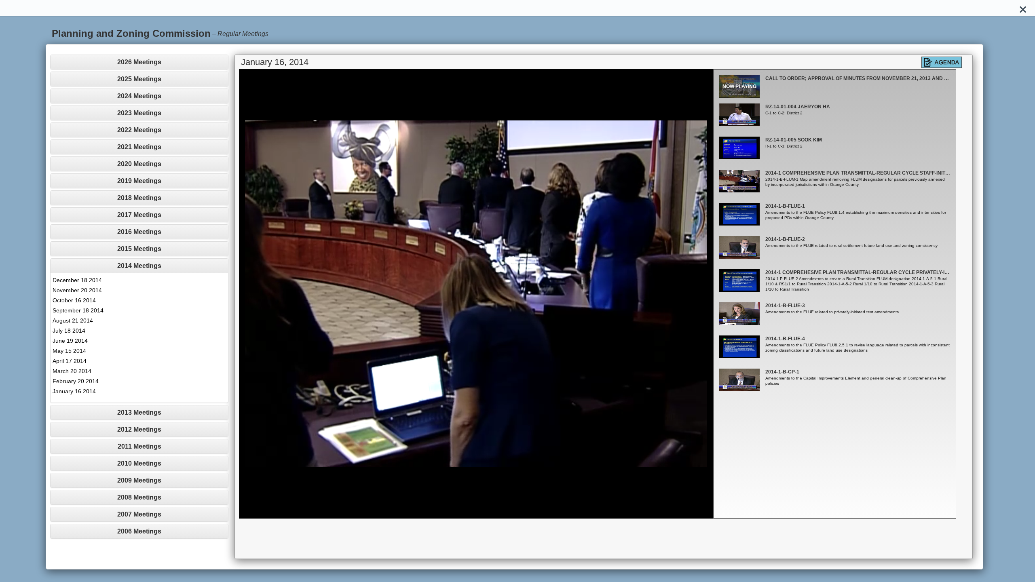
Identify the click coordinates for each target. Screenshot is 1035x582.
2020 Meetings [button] (139, 163)
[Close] (1023, 8)
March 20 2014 (72, 371)
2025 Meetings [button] (139, 79)
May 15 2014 (69, 351)
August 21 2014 (73, 320)
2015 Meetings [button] (139, 248)
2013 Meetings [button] (139, 412)
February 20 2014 (76, 381)
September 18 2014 (78, 310)
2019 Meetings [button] (139, 180)
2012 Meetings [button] (139, 429)
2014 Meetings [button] (139, 265)
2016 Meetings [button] (139, 231)
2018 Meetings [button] (139, 197)
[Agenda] (941, 62)
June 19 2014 (70, 340)
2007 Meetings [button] (139, 514)
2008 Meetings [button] (139, 497)
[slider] (467, 512)
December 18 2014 (77, 280)
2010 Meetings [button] (139, 463)
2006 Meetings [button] (139, 531)
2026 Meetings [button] (139, 62)
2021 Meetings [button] (139, 146)
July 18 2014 (69, 330)
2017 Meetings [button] (139, 214)
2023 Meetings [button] (139, 113)
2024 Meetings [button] (139, 96)
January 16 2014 (74, 391)
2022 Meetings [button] (139, 130)
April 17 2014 (70, 361)
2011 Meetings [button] (139, 446)
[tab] (139, 62)
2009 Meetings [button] (139, 480)
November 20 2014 (77, 290)
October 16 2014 (74, 300)
